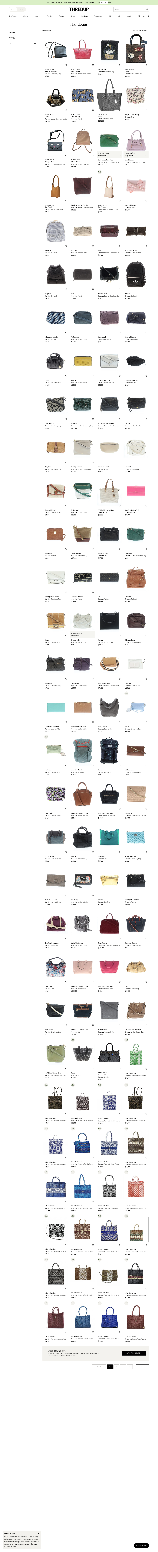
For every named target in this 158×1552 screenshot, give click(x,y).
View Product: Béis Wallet (83, 279)
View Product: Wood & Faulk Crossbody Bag (83, 539)
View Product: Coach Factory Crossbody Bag (56, 409)
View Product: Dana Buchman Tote (109, 539)
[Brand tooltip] (14, 38)
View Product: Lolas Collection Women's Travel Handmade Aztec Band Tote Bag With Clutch (56, 1191)
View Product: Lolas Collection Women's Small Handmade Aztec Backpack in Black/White (83, 1104)
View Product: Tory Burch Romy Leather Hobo (56, 192)
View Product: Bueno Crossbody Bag (56, 625)
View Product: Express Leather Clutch (83, 236)
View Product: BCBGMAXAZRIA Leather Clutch (136, 236)
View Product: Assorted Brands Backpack (83, 755)
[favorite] (66, 65)
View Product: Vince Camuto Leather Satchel (56, 842)
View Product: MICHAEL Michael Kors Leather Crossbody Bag (109, 409)
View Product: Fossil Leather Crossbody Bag (109, 236)
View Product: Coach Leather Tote (109, 101)
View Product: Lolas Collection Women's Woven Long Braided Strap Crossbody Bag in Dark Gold (109, 1278)
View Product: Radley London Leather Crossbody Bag (83, 452)
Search (117, 9)
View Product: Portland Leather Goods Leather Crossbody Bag (83, 192)
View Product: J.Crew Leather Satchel (56, 366)
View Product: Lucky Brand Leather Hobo (109, 712)
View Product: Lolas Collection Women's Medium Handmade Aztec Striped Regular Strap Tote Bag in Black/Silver (56, 1278)
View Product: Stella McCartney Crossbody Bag (83, 928)
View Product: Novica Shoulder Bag (109, 625)
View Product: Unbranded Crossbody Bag (109, 56)
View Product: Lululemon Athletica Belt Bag (56, 322)
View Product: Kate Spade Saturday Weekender (56, 928)
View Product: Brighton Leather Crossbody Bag (83, 409)
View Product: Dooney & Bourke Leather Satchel (136, 928)
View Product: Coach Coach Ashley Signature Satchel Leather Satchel (56, 101)
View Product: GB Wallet (109, 582)
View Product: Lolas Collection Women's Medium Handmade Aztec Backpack (56, 1147)
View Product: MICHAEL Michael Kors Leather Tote (83, 972)
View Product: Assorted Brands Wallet (83, 582)
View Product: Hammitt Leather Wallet (136, 669)
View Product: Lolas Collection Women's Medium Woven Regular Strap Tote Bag (109, 1235)
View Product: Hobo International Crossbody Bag (56, 56)
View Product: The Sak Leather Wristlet (136, 409)
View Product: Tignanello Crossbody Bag (83, 669)
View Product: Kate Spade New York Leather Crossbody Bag (109, 146)
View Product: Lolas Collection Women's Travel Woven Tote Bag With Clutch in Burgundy (136, 1322)
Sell (21, 9)
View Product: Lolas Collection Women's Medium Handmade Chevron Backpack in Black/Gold (56, 1104)
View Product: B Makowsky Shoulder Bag (83, 625)
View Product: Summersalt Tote (109, 842)
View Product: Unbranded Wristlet (56, 539)
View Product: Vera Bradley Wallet (83, 101)
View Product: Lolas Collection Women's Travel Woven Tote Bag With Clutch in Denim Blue (83, 1322)
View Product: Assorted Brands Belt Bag (109, 452)
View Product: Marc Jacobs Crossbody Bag (56, 1015)
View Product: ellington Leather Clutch (56, 452)
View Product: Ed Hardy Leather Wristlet (83, 885)
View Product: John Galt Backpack (56, 236)
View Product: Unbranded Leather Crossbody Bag (136, 539)
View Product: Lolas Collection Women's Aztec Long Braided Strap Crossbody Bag (56, 1235)
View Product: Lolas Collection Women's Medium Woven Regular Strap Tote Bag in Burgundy (56, 1322)
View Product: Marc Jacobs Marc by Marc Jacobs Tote (83, 56)
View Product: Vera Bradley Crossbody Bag (56, 799)
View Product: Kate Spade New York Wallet (136, 496)
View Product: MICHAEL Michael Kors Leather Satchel (83, 799)
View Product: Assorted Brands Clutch (136, 192)
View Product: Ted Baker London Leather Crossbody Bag (109, 669)
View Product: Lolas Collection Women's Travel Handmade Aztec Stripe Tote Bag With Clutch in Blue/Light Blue (83, 1191)
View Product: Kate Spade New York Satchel (136, 885)
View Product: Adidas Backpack (136, 279)
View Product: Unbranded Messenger (109, 322)
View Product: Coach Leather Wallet (83, 366)
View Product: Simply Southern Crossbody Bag (136, 842)
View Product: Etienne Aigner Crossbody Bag (136, 625)
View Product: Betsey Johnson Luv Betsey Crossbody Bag (56, 146)
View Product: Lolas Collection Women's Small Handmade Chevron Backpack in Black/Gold (136, 1104)
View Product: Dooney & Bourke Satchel (109, 1059)
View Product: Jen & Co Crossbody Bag (136, 712)
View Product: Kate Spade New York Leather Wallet (56, 712)
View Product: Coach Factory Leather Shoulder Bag (136, 146)
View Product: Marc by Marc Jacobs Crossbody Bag (109, 366)
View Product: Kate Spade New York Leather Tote (109, 972)
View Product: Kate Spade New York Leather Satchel (109, 799)
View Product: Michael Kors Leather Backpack (83, 146)
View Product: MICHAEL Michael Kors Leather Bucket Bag (136, 1015)
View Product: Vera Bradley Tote (56, 972)
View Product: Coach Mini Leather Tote (136, 56)
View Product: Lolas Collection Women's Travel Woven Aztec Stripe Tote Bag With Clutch (109, 1147)
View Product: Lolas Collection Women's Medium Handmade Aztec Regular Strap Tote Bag (109, 1191)
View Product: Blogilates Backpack (56, 279)
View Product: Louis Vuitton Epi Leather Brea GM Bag (109, 928)
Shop (13, 9)
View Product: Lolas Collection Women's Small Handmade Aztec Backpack (136, 1059)
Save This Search (134, 1353)
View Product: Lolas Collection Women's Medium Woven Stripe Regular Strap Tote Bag (83, 1235)
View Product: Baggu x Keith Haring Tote (136, 101)
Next (143, 1367)
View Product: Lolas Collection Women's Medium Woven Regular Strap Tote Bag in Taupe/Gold (136, 1147)
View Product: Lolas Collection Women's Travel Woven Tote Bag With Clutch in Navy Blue (109, 1322)
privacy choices (30, 1544)
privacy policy (11, 1546)
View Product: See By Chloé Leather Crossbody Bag (109, 279)
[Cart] (148, 16)
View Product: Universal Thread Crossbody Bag (56, 496)
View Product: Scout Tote (83, 1059)
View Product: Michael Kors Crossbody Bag (136, 755)
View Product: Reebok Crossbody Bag (83, 842)
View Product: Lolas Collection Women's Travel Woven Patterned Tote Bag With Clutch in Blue (83, 1147)
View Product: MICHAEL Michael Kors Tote (109, 496)
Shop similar (102, 156)
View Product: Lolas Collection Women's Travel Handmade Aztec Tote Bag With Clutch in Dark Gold (83, 1278)
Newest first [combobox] (143, 31)
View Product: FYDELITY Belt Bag (109, 885)
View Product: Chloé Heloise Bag (136, 972)
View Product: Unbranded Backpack (136, 582)
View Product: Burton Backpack (109, 755)
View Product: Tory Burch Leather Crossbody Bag (136, 799)
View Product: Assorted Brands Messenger (136, 322)
